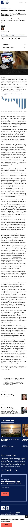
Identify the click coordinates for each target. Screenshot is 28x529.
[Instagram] (11, 470)
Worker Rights (21, 34)
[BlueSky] (16, 470)
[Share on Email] (15, 38)
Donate (20, 2)
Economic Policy (7, 408)
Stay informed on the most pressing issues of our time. (11, 481)
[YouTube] (8, 470)
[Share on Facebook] (6, 38)
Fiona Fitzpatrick (4, 446)
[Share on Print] (19, 38)
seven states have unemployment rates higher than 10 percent (11, 257)
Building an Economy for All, (7, 35)
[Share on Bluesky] (12, 38)
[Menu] (26, 2)
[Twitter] (2, 470)
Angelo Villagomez (11, 446)
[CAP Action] (5, 508)
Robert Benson (25, 446)
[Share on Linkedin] (9, 38)
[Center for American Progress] (3, 2)
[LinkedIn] (13, 470)
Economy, (16, 34)
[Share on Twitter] (2, 38)
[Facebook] (5, 470)
